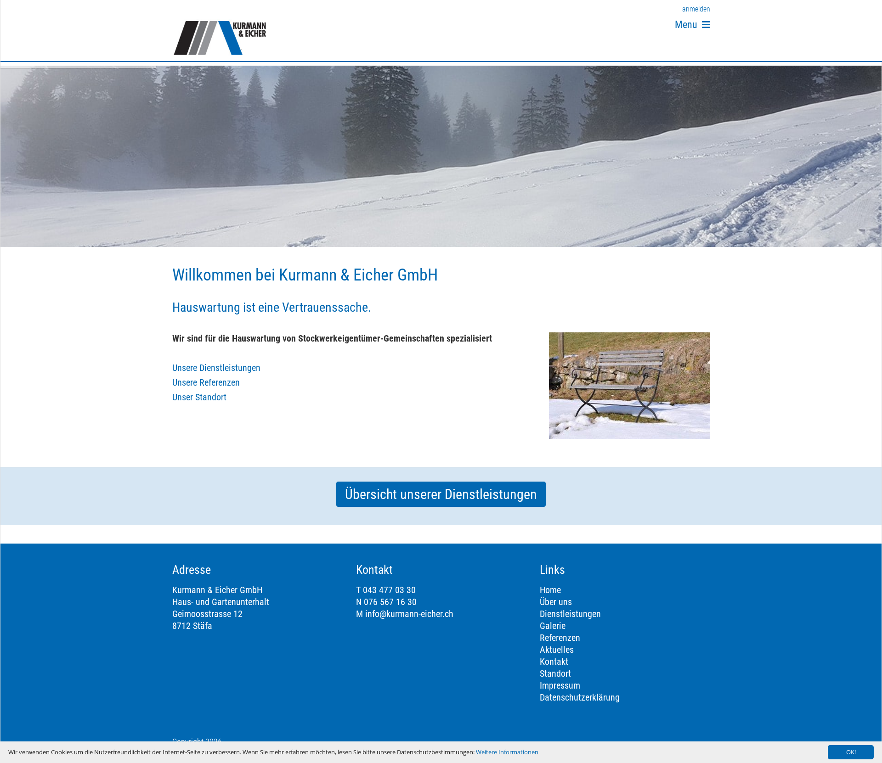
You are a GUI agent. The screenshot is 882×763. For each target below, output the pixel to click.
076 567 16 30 (390, 601)
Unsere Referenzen (206, 382)
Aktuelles (557, 649)
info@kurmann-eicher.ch (409, 613)
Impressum (560, 685)
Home (550, 589)
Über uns (556, 601)
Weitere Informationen (507, 752)
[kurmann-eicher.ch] (220, 37)
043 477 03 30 (389, 589)
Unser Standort (199, 397)
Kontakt (554, 661)
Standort (555, 673)
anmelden (696, 9)
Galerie (552, 625)
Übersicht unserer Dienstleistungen (441, 494)
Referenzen (560, 637)
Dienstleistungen (570, 613)
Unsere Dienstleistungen (216, 367)
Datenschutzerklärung (580, 697)
